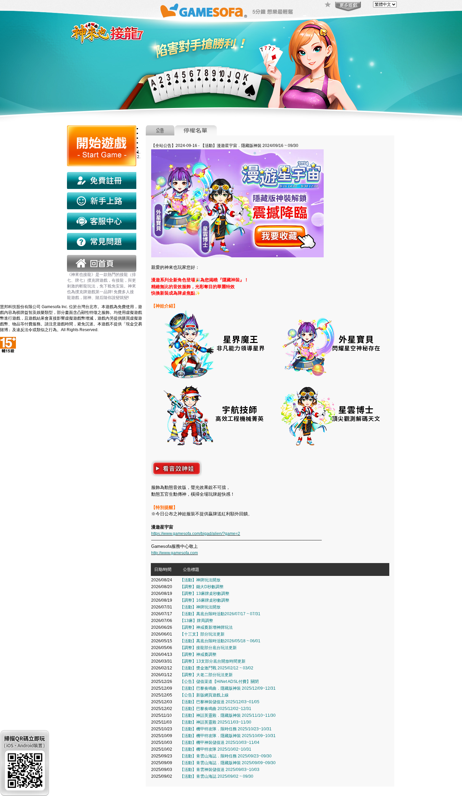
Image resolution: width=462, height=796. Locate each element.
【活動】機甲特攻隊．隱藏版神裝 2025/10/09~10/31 (228, 735)
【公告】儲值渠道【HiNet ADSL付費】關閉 (219, 681)
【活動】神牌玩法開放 (200, 580)
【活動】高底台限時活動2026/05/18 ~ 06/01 (220, 641)
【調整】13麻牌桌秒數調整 (204, 593)
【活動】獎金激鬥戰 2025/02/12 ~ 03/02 (216, 668)
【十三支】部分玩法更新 (202, 634)
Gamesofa (203, 11)
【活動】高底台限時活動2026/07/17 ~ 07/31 (220, 613)
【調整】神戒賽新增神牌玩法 (206, 627)
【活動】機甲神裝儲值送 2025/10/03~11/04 (219, 742)
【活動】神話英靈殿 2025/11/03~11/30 (215, 722)
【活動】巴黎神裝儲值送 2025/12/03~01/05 (219, 702)
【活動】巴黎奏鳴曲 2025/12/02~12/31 (215, 708)
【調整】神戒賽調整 (198, 654)
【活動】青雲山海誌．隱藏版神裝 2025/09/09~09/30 (228, 762)
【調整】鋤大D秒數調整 (202, 586)
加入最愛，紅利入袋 (328, 5)
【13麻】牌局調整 (196, 620)
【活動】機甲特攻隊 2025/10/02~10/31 (215, 749)
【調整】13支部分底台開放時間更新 (213, 661)
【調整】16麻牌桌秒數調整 (204, 600)
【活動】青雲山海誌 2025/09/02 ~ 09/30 (216, 776)
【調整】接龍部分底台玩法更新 (208, 647)
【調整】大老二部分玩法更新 (206, 674)
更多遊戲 (347, 7)
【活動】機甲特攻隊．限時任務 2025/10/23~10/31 (226, 729)
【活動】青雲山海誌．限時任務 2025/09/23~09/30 (226, 756)
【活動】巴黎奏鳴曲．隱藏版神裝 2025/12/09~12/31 (228, 688)
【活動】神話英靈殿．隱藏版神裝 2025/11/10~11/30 (228, 715)
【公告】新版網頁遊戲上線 (204, 695)
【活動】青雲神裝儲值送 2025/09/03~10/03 (219, 769)
